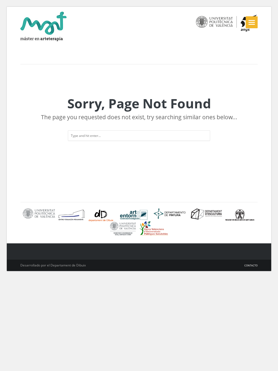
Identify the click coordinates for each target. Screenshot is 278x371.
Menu (252, 22)
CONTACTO (251, 265)
